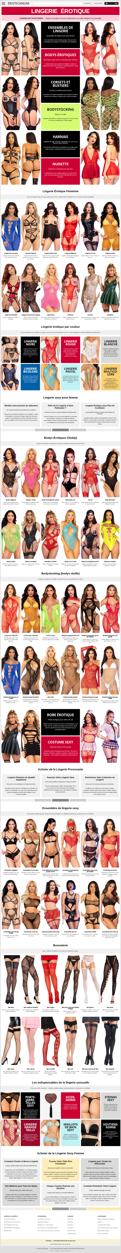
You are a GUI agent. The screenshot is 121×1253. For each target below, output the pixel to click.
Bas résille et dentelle (31, 1007)
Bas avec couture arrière (90, 1069)
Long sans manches (11, 635)
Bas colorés (31, 1069)
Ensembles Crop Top (31, 932)
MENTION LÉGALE (43, 1222)
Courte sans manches (31, 635)
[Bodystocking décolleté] (30, 694)
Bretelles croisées (51, 561)
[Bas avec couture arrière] (90, 1066)
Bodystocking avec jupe (90, 697)
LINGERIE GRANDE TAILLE (30, 1127)
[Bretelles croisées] (50, 558)
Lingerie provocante (11, 253)
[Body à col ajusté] (30, 558)
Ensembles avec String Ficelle (11, 932)
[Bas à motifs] (50, 1066)
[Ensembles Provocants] (30, 867)
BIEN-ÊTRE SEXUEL (103, 1230)
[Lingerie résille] (110, 250)
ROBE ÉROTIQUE (60, 714)
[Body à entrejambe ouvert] (50, 496)
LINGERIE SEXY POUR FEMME (31, 18)
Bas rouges (50, 1007)
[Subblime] (110, 312)
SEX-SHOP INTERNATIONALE (77, 1248)
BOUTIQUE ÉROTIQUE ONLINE (59, 1248)
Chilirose (70, 315)
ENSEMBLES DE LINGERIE (60, 29)
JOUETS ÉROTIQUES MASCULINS (108, 1228)
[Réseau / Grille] (30, 496)
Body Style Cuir (70, 500)
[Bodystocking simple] (70, 694)
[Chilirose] (70, 312)
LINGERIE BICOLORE (30, 370)
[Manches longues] (110, 558)
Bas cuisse (11, 1069)
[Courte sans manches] (30, 632)
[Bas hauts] (110, 1004)
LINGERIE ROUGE (70, 342)
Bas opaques (110, 1069)
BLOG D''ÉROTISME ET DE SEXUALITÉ (60, 1244)
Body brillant (11, 561)
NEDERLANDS (72, 1233)
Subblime (110, 315)
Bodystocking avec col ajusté (110, 636)
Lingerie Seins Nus (50, 253)
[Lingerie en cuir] (90, 250)
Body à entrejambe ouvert (50, 500)
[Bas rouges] (50, 1004)
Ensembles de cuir (70, 932)
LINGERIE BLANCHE (110, 342)
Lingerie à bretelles (11, 315)
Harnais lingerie (31, 253)
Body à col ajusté (30, 561)
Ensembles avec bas (110, 870)
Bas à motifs (51, 1069)
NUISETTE (60, 163)
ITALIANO (70, 1228)
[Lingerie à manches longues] (30, 312)
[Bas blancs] (90, 1004)
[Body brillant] (10, 558)
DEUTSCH (71, 1225)
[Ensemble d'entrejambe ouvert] (70, 867)
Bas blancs (90, 1007)
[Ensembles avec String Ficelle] (10, 928)
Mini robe (50, 697)
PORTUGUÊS (71, 1230)
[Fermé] (90, 496)
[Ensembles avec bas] (110, 867)
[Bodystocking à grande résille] (110, 694)
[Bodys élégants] (10, 496)
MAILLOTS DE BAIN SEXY (70, 1127)
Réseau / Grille (31, 500)
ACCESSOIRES (70, 1098)
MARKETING (7, 1230)
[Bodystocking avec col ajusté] (110, 632)
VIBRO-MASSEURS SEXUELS (106, 1219)
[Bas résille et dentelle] (30, 1004)
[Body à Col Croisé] (70, 558)
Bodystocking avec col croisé (11, 697)
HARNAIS (60, 136)
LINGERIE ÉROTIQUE (104, 1225)
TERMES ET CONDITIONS (45, 1225)
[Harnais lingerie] (30, 250)
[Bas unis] (70, 1066)
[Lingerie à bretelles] (10, 312)
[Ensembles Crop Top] (30, 928)
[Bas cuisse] (10, 1066)
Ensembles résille (90, 932)
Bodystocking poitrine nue (70, 635)
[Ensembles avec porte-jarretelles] (90, 867)
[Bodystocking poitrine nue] (70, 632)
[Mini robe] (50, 694)
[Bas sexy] (10, 1004)
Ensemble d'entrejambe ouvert (70, 871)
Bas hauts (110, 1007)
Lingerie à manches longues (30, 315)
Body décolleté (110, 500)
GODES (100, 1222)
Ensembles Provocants (30, 870)
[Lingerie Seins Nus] (50, 250)
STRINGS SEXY (111, 1098)
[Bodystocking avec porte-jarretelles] (90, 632)
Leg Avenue (50, 315)
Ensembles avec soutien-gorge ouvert (50, 871)
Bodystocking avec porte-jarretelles (90, 636)
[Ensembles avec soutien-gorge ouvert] (50, 867)
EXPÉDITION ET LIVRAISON (12, 1222)
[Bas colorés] (30, 1066)
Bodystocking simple (70, 697)
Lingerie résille (110, 253)
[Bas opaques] (110, 1066)
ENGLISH (70, 1219)
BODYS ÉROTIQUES (60, 54)
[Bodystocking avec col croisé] (10, 694)
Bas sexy (11, 1007)
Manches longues (110, 561)
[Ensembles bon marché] (110, 928)
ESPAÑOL (70, 1222)
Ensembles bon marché (110, 932)
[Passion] (90, 312)
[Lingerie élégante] (70, 250)
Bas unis (70, 1069)
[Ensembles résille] (90, 928)
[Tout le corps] (50, 632)
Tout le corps (50, 635)
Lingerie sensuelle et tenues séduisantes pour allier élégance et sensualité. (73, 18)
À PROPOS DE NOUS (44, 1219)
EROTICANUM (18, 3)
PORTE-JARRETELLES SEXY (30, 1101)
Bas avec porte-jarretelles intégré (70, 1008)
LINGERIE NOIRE (30, 342)
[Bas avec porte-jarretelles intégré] (70, 1004)
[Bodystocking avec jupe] (90, 694)
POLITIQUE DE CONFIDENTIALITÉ (48, 1228)
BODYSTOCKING (60, 109)
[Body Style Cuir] (70, 496)
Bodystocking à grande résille (110, 697)
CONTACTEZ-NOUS (10, 1219)
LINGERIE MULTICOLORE (111, 371)
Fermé (90, 500)
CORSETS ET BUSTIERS (60, 84)
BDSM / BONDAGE (103, 1233)
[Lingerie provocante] (10, 250)
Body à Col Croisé (70, 561)
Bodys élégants (11, 500)
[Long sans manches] (10, 632)
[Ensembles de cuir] (70, 928)
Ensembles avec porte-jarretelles (90, 871)
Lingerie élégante (70, 253)
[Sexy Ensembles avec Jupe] (50, 928)
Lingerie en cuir (90, 253)
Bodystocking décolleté (31, 697)
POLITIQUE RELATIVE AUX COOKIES (48, 1230)
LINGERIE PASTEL (70, 370)
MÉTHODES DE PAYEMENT (12, 1228)
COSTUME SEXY (60, 742)
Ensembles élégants (11, 870)
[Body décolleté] (110, 496)
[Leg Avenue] (50, 312)
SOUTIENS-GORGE (110, 1125)
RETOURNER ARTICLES (11, 1225)
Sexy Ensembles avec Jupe (50, 932)
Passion (90, 315)
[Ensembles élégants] (10, 867)
